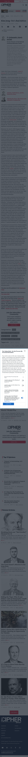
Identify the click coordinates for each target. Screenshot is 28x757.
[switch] (22, 380)
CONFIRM (8, 403)
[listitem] (14, 377)
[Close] (25, 351)
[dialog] (14, 378)
